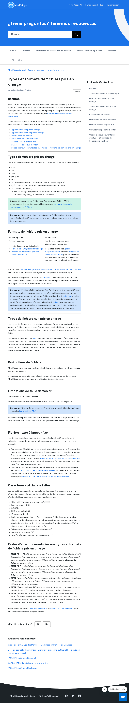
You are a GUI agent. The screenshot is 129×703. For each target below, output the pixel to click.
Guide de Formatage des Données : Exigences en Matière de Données (40, 645)
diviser (56, 302)
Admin (13, 50)
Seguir (77, 91)
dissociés (47, 277)
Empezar (26, 50)
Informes (112, 50)
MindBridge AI (75, 5)
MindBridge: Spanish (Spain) (20, 70)
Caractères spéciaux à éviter (24, 144)
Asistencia (17, 59)
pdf (35, 338)
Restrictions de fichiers (21, 135)
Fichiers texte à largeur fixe (23, 141)
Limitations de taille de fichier (24, 138)
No (46, 624)
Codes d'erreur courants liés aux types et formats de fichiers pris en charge (46, 147)
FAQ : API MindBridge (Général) (22, 658)
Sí (38, 624)
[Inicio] (17, 5)
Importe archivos (56, 70)
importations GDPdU (28, 411)
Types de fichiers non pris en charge (27, 132)
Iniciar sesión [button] (113, 5)
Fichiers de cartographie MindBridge (27, 249)
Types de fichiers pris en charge (25, 129)
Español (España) (50, 696)
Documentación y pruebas (89, 50)
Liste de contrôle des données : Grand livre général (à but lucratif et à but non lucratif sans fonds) (44, 651)
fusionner (66, 296)
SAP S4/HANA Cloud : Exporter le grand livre (28, 663)
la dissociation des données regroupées (36, 470)
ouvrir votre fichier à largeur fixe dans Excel (60, 458)
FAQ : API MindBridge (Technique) (23, 668)
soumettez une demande (62, 608)
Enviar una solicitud (94, 5)
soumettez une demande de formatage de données (45, 476)
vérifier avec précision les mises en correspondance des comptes (51, 269)
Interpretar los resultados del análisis (53, 50)
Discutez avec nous (38, 608)
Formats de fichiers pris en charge (101, 100)
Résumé (92, 88)
